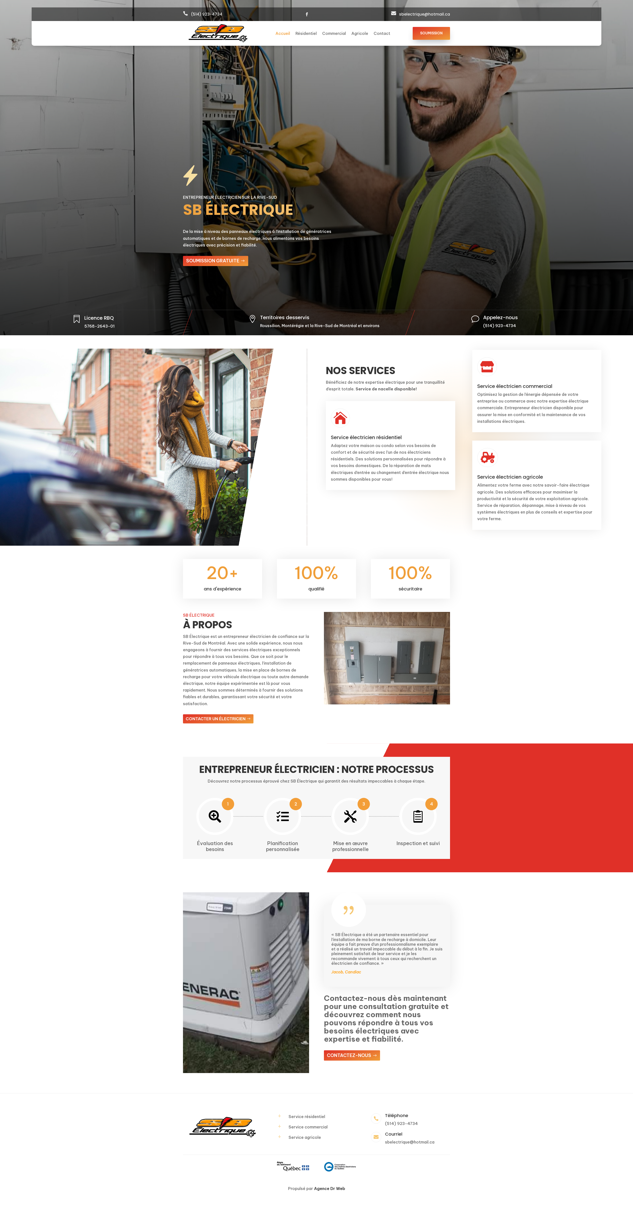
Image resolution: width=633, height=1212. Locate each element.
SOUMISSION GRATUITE (212, 261)
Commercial (334, 34)
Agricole (359, 34)
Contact (382, 34)
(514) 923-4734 (206, 14)
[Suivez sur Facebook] (307, 14)
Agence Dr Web (329, 1188)
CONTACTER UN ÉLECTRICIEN (216, 718)
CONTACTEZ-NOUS (349, 1055)
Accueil (282, 34)
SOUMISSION (431, 33)
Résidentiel (306, 34)
